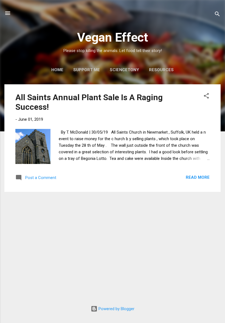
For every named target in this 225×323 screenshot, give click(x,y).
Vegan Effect (112, 37)
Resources (161, 69)
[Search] (217, 15)
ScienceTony (124, 69)
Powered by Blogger (115, 308)
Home (57, 69)
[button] (206, 97)
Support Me (86, 69)
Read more (198, 177)
